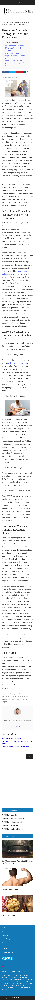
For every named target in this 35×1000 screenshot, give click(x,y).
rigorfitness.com (25, 998)
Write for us (5, 935)
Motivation (18, 22)
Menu (19, 2)
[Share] (24, 72)
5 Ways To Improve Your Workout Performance (16, 747)
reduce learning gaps (16, 363)
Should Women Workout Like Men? (12, 738)
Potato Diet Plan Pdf (9, 915)
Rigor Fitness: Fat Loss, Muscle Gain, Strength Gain (17, 11)
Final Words (10, 66)
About (3, 931)
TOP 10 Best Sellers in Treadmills (12, 822)
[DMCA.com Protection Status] (7, 960)
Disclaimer (5, 943)
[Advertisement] (17, 784)
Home (11, 22)
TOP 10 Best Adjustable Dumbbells (13, 818)
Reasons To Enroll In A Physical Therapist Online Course (15, 55)
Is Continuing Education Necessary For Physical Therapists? (14, 48)
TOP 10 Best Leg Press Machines (12, 829)
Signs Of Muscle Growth (11, 889)
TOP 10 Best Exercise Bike (10, 825)
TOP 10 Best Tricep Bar (9, 815)
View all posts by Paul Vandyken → (17, 726)
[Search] (29, 756)
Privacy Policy (6, 939)
